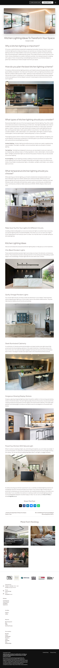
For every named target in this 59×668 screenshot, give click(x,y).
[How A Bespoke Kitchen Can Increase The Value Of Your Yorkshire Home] (16, 536)
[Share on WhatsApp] (38, 505)
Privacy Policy (53, 652)
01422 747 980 (46, 494)
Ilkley (6, 641)
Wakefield (7, 640)
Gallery (6, 614)
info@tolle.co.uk (12, 496)
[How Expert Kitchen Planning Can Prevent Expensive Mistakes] (16, 557)
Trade (6, 624)
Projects (7, 612)
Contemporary (6, 600)
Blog (6, 623)
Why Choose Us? (8, 621)
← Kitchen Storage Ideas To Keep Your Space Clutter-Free (15, 513)
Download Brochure (35, 2)
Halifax (6, 635)
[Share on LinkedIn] (27, 505)
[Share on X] (20, 505)
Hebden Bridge (8, 643)
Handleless (5, 603)
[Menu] (55, 2)
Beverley (7, 633)
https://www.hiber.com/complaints (20, 664)
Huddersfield (7, 636)
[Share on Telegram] (34, 505)
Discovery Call (48, 2)
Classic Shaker (6, 602)
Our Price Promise (8, 625)
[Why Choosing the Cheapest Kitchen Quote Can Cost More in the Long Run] (43, 536)
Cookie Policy (45, 652)
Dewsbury (7, 637)
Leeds (6, 639)
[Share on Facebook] (24, 505)
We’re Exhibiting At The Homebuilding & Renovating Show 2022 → (44, 513)
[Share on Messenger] (31, 505)
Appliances (5, 604)
